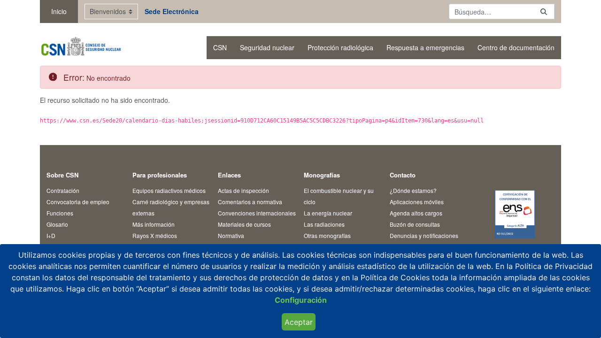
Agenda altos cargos (416, 213)
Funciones (59, 213)
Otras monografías (327, 235)
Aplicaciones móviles (417, 202)
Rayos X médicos (154, 235)
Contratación (62, 190)
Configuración (301, 300)
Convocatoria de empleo (77, 202)
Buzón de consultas (415, 224)
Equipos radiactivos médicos (169, 190)
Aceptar (299, 322)
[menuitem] (220, 47)
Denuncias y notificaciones (424, 235)
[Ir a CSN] (80, 47)
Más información (153, 224)
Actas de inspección (243, 190)
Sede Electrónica (172, 11)
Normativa (231, 235)
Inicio (59, 11)
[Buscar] (543, 11)
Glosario (57, 224)
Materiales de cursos (244, 224)
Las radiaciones (324, 224)
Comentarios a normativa (250, 202)
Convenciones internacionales (257, 213)
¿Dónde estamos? (413, 190)
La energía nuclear (328, 213)
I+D (50, 235)
